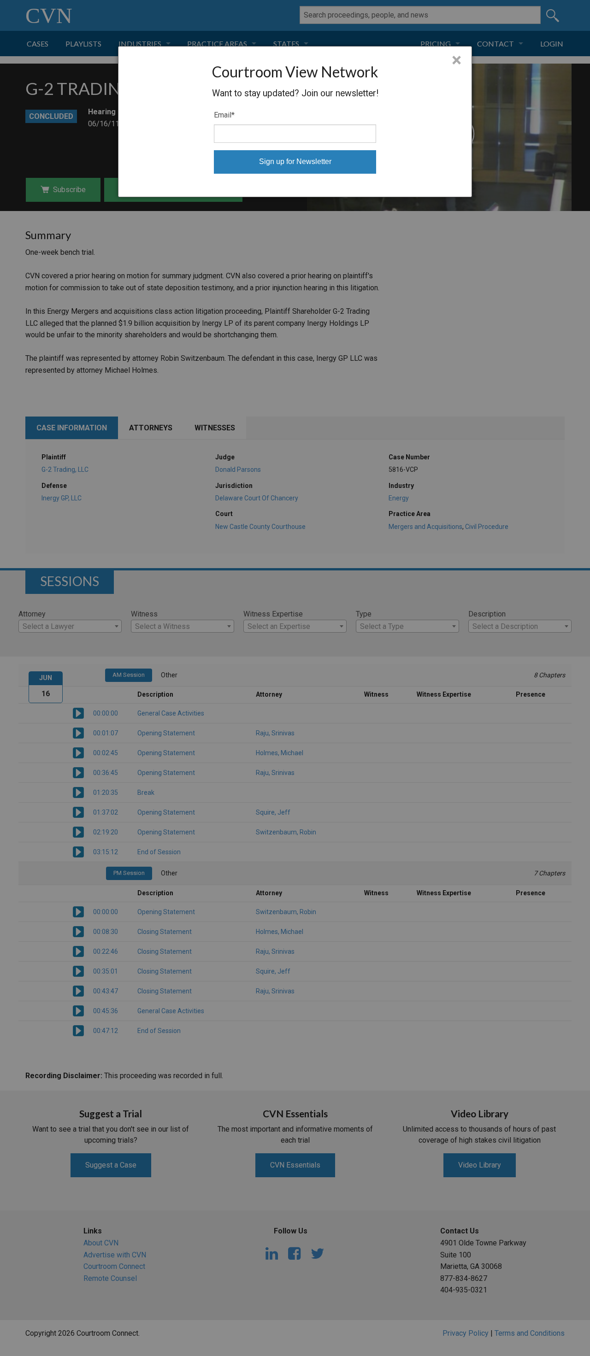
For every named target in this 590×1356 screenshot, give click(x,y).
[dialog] (295, 121)
